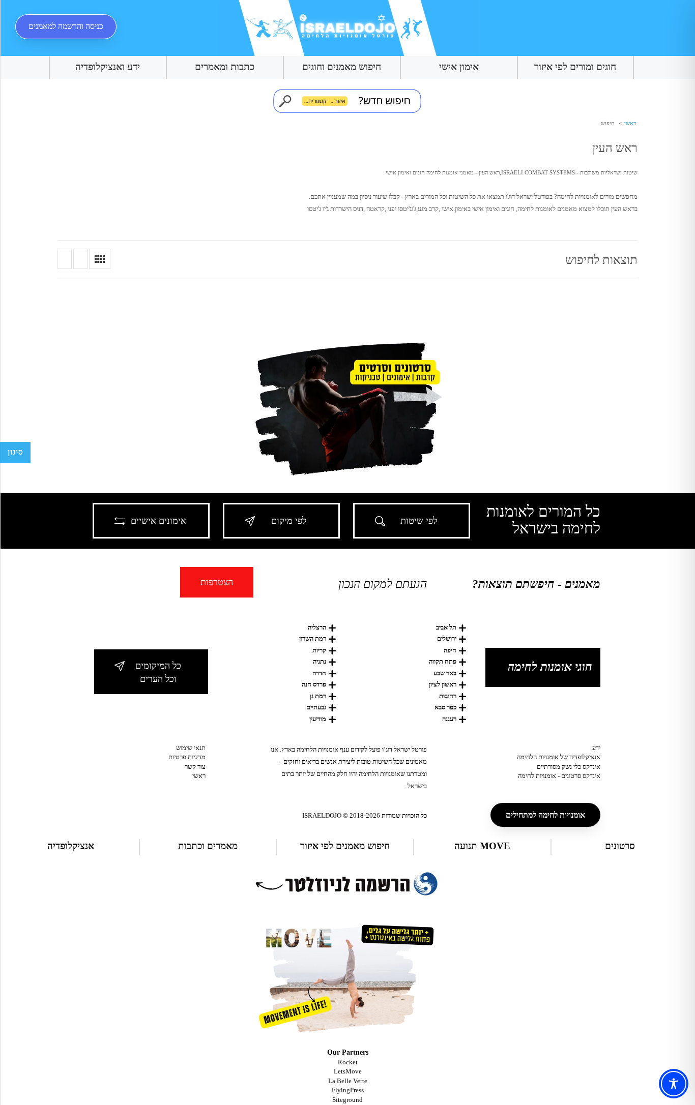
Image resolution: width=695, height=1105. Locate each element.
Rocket (348, 1062)
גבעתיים (316, 707)
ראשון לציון (442, 684)
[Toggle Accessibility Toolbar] (673, 1083)
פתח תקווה (442, 661)
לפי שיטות (418, 521)
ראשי (629, 123)
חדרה (319, 673)
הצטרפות (216, 582)
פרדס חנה (314, 684)
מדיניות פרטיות (187, 757)
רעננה (449, 719)
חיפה (450, 650)
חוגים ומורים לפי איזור (575, 67)
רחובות (447, 696)
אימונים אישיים (158, 521)
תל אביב (446, 627)
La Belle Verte (347, 1081)
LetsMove (348, 1071)
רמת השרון (312, 638)
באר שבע (444, 673)
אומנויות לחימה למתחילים (545, 815)
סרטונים (620, 846)
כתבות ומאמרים (224, 67)
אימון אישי (459, 67)
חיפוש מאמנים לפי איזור (345, 846)
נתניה (319, 661)
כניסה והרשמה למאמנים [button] (65, 26)
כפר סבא (445, 707)
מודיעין (317, 719)
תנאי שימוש (191, 748)
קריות (319, 650)
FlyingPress (348, 1090)
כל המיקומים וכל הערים (158, 672)
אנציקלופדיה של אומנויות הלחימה (558, 757)
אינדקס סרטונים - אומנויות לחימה (559, 776)
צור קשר (195, 766)
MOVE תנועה (482, 846)
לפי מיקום (288, 521)
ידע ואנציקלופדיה (107, 67)
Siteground (347, 1099)
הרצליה (317, 627)
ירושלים (446, 638)
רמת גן (318, 696)
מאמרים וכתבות (208, 846)
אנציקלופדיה (70, 846)
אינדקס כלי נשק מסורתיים (568, 766)
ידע (596, 748)
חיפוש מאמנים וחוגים (341, 67)
